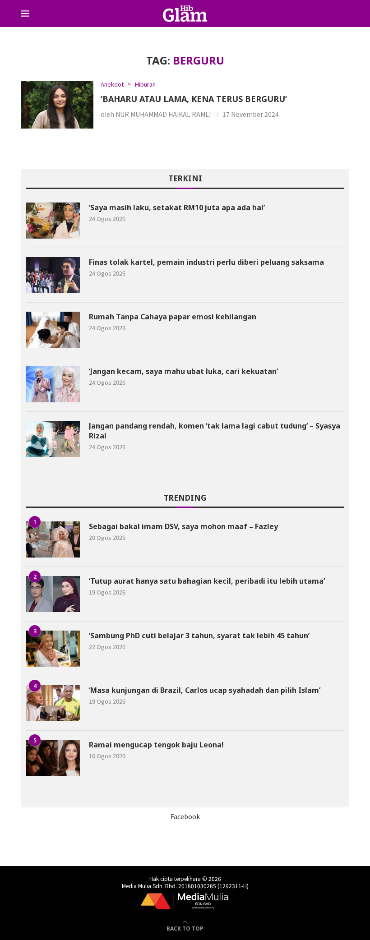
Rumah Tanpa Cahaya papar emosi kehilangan (172, 317)
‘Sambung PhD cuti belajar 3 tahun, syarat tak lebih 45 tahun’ (199, 635)
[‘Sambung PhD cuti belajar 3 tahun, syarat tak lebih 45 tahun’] (53, 649)
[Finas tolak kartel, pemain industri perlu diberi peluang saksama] (53, 275)
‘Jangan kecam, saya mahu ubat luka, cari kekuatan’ (185, 371)
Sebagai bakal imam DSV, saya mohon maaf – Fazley (183, 526)
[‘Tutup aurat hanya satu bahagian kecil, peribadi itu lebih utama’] (53, 594)
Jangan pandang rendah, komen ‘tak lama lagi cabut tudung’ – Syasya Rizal (214, 431)
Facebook (185, 816)
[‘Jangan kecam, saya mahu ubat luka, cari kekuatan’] (53, 384)
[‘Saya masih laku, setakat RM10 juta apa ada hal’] (53, 221)
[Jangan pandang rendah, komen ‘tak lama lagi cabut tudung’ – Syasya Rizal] (53, 439)
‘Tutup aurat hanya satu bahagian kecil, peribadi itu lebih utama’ (207, 581)
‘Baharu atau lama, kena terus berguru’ (194, 98)
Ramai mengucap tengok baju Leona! (156, 745)
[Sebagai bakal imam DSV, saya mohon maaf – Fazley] (53, 539)
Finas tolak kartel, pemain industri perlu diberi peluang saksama (206, 262)
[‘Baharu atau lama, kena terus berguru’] (57, 105)
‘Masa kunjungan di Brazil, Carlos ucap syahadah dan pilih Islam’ (204, 690)
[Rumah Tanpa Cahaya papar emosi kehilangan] (53, 330)
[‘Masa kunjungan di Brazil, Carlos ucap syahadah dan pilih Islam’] (53, 703)
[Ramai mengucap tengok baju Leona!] (53, 758)
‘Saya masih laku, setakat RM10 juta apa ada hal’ (177, 207)
